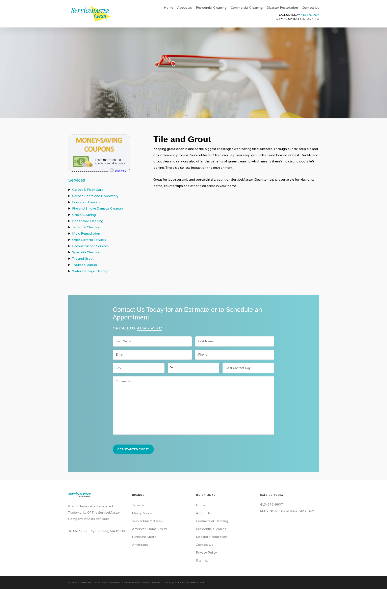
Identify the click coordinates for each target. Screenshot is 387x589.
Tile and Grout (83, 259)
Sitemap (202, 560)
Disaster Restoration (211, 537)
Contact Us (204, 545)
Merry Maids (142, 513)
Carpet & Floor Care (87, 190)
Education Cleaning (86, 202)
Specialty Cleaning (86, 252)
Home (200, 505)
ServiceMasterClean (147, 521)
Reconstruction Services (90, 246)
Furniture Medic (144, 537)
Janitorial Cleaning (86, 227)
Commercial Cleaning (212, 521)
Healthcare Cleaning (87, 221)
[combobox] (194, 367)
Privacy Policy (206, 553)
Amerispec (140, 545)
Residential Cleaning (211, 529)
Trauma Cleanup (84, 265)
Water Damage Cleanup (90, 271)
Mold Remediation (86, 234)
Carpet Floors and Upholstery (95, 196)
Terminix (138, 505)
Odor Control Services (89, 240)
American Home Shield (149, 529)
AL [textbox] (171, 367)
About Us (203, 513)
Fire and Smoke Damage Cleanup (97, 209)
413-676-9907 (310, 15)
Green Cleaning (84, 215)
